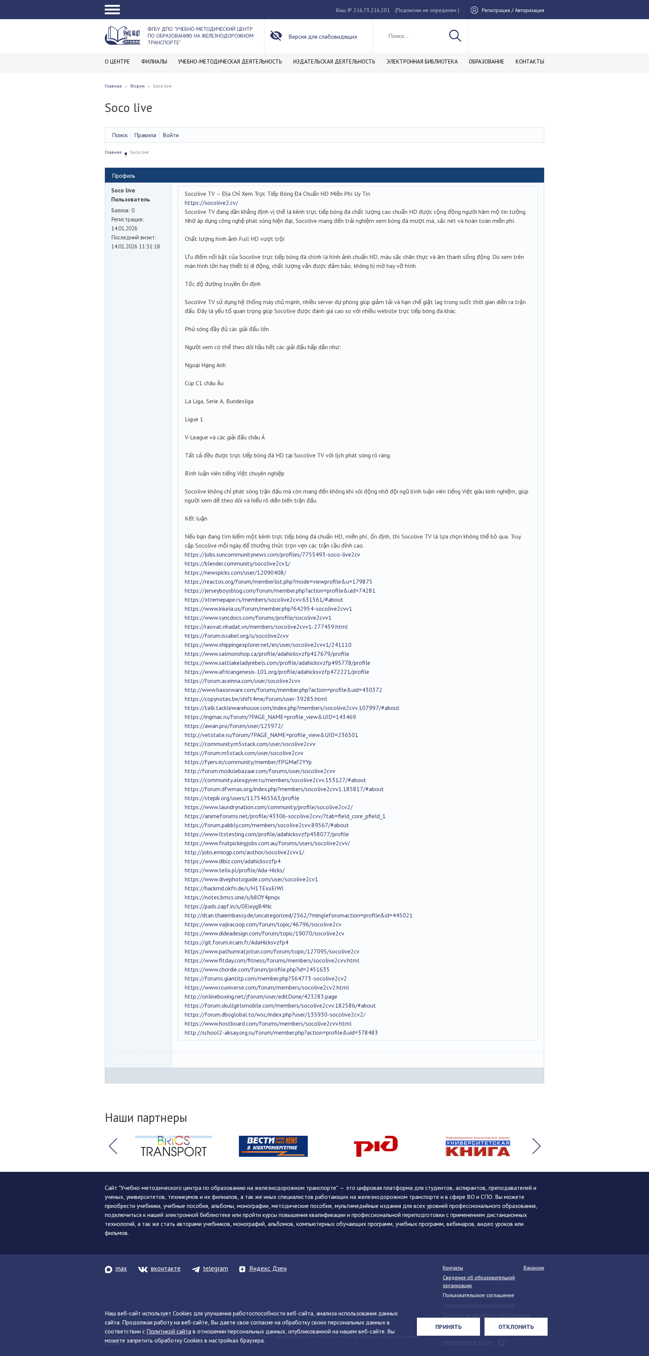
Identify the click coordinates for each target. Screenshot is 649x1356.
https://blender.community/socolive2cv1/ (237, 563)
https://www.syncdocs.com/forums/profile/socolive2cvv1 (258, 617)
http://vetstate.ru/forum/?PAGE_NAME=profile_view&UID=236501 (271, 735)
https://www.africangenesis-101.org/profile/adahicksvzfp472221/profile (277, 671)
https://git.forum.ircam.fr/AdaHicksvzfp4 (236, 942)
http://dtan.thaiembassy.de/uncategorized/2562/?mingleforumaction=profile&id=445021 (299, 915)
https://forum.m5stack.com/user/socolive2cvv (244, 753)
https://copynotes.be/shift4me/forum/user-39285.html (256, 698)
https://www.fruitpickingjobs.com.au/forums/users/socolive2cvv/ (267, 843)
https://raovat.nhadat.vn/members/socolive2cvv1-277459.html (266, 626)
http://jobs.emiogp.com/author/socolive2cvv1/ (244, 852)
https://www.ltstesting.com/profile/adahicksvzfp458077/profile (267, 834)
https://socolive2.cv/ (211, 202)
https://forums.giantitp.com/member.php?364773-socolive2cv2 (266, 978)
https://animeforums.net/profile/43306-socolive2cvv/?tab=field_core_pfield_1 (285, 816)
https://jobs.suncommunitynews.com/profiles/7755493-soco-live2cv (272, 554)
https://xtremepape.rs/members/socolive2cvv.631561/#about (264, 599)
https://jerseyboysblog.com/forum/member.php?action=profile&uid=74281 (280, 590)
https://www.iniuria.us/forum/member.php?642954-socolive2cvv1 (268, 608)
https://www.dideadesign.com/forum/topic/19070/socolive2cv (264, 933)
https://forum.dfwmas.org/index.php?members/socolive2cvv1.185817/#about (284, 789)
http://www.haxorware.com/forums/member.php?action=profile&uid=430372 (283, 689)
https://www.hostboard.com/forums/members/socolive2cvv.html (268, 1023)
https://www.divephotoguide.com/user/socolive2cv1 (251, 879)
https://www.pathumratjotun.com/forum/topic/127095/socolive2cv (272, 951)
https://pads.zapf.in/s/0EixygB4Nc (228, 906)
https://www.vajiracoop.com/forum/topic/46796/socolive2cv (263, 924)
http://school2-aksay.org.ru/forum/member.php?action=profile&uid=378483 (281, 1032)
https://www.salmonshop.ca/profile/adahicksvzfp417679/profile (267, 653)
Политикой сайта (168, 1331)
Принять (448, 1326)
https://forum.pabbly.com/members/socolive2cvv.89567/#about (267, 825)
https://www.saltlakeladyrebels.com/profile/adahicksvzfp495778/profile (277, 662)
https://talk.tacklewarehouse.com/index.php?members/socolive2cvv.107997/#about (292, 707)
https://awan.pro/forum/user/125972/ (234, 725)
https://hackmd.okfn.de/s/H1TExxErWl (234, 888)
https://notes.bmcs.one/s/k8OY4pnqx (232, 897)
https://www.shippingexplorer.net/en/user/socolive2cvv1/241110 (268, 644)
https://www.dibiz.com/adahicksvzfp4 (233, 861)
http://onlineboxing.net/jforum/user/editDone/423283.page (261, 996)
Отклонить (516, 1326)
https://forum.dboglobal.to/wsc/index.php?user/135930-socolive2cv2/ (275, 1014)
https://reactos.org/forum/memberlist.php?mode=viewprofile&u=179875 (279, 581)
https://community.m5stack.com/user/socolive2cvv (250, 744)
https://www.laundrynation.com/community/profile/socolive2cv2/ (269, 807)
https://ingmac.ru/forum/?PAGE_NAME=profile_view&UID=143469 (270, 716)
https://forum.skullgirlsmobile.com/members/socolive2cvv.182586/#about (280, 1005)
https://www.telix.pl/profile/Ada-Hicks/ (235, 870)
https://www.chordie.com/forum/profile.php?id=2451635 (257, 969)
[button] (113, 1146)
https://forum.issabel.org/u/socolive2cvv (237, 635)
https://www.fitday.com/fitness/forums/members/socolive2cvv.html (272, 960)
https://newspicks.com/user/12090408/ (235, 572)
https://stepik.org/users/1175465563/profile (242, 798)
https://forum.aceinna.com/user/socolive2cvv (242, 680)
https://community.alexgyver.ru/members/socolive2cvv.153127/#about (275, 780)
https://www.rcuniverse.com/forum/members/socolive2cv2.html (267, 987)
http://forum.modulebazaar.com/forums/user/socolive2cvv (260, 771)
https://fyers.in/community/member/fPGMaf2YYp (248, 762)
